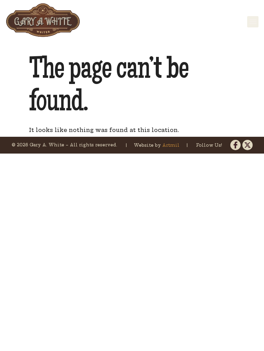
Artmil (171, 145)
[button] (252, 21)
